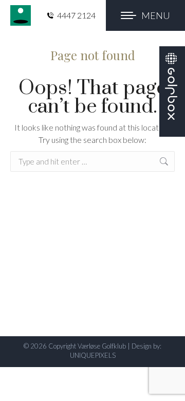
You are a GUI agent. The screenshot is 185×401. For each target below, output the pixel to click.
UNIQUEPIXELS (93, 355)
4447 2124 (76, 15)
